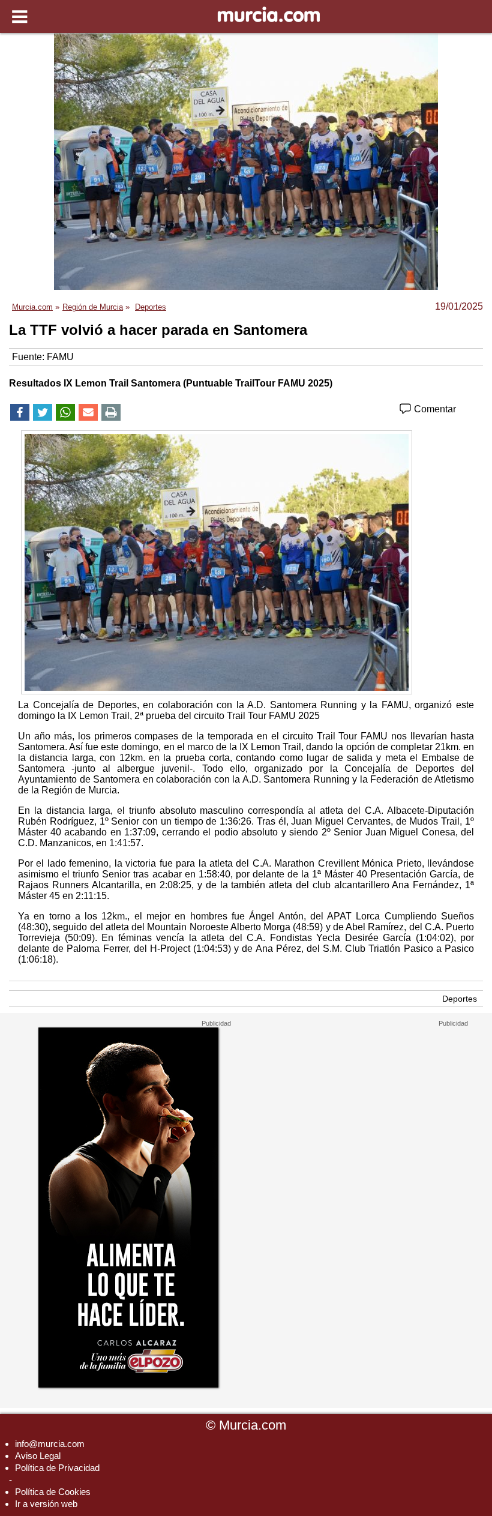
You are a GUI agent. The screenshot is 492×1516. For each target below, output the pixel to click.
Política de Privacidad (57, 1468)
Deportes (459, 998)
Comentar (434, 409)
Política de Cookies (53, 1492)
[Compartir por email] (88, 412)
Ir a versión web (46, 1504)
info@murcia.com (50, 1444)
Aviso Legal (38, 1456)
